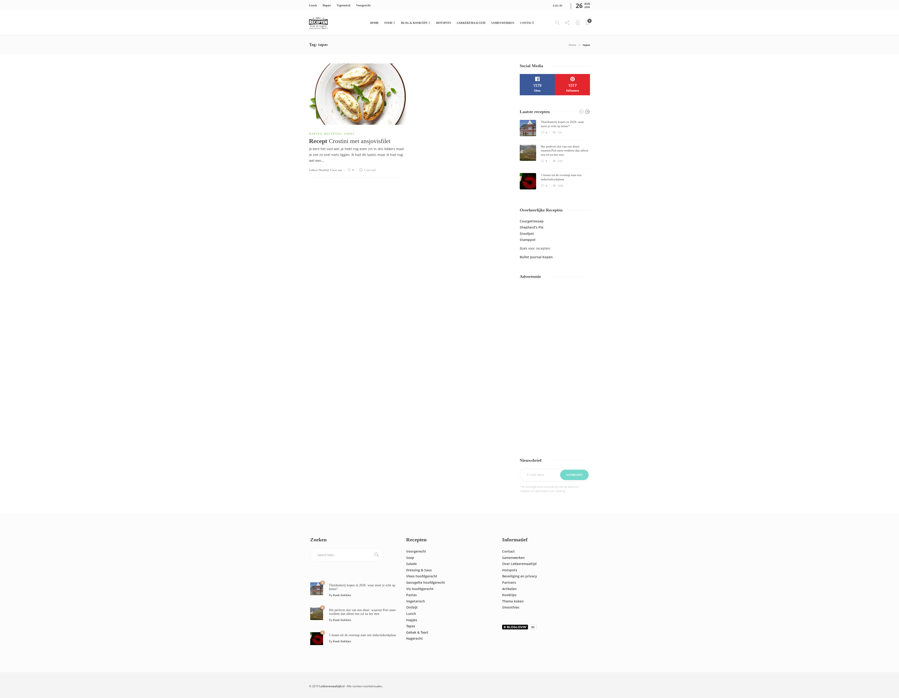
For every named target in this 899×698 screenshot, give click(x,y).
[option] (555, 154)
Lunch (313, 5)
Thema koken (513, 601)
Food (388, 23)
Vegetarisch (343, 5)
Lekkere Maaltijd (319, 170)
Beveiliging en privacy (519, 576)
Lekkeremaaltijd (471, 23)
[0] (316, 588)
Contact (527, 23)
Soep (410, 557)
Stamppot (528, 239)
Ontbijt (412, 607)
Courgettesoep (532, 221)
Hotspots (443, 23)
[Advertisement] (555, 367)
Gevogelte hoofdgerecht (425, 582)
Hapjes (327, 5)
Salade (411, 563)
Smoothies (510, 607)
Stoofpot (527, 233)
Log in (557, 5)
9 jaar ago (336, 170)
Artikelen (509, 589)
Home (374, 23)
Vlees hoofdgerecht (421, 576)
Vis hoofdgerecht (420, 589)
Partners (509, 582)
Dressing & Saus (419, 570)
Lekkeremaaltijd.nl (331, 686)
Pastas (411, 595)
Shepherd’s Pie (531, 227)
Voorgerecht (363, 5)
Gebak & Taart (417, 632)
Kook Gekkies (342, 595)
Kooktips (509, 595)
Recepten (333, 133)
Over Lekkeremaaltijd (519, 563)
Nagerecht (414, 638)
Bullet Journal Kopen (536, 257)
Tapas (349, 133)
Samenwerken (502, 23)
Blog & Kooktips (414, 23)
